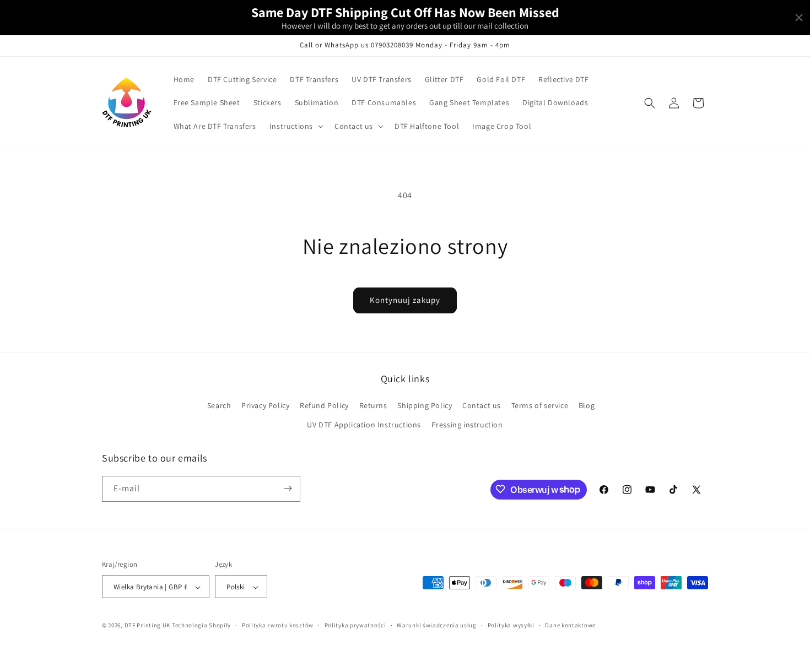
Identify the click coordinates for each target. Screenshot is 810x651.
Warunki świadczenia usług (437, 625)
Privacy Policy (265, 405)
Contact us (481, 405)
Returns (373, 405)
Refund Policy (324, 405)
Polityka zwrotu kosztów (278, 625)
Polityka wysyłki (511, 625)
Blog (587, 405)
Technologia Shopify (201, 626)
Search (219, 405)
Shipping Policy (424, 405)
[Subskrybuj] (288, 488)
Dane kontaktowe (570, 625)
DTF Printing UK (148, 626)
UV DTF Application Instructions (364, 425)
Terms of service (540, 405)
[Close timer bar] (799, 17)
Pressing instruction (467, 425)
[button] (295, 126)
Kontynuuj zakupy (405, 300)
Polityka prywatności (355, 625)
